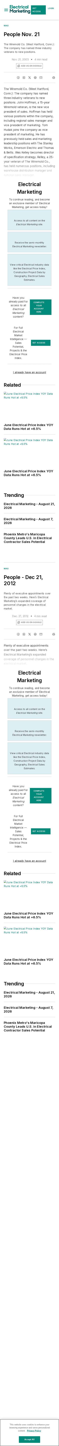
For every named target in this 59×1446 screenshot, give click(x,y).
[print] (53, 77)
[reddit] (35, 77)
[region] (29, 1432)
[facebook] (18, 77)
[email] (40, 77)
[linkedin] (23, 77)
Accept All (29, 1439)
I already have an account (29, 372)
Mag (6, 25)
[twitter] (29, 77)
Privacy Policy (34, 1431)
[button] (6, 10)
